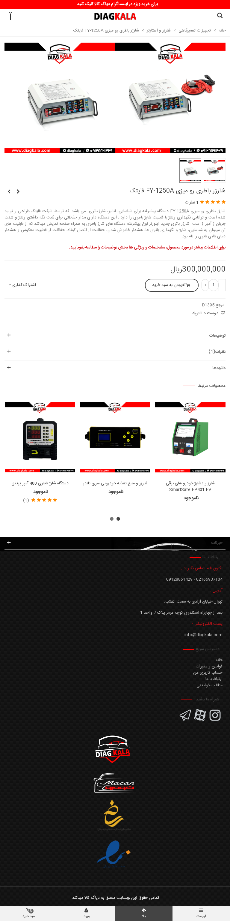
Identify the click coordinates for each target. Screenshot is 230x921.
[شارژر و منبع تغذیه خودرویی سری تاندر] (115, 437)
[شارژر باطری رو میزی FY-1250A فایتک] (59, 150)
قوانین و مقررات (209, 666)
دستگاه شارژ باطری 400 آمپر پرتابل (40, 483)
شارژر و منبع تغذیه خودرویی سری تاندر (115, 483)
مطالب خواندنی (209, 685)
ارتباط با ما (214, 679)
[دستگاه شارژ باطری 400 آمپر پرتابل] (40, 437)
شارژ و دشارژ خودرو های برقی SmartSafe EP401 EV (190, 486)
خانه (219, 660)
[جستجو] (220, 16)
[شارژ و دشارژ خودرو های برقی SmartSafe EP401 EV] (190, 437)
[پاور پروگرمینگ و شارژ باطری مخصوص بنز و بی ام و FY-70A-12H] (17, 192)
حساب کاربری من (208, 672)
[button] (118, 519)
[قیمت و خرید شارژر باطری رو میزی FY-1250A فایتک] (170, 150)
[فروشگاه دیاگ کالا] (115, 16)
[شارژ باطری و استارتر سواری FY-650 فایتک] (8, 192)
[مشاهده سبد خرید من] (10, 16)
